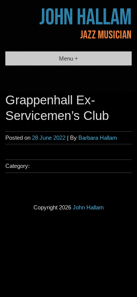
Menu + (68, 58)
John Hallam (85, 17)
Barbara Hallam (97, 137)
